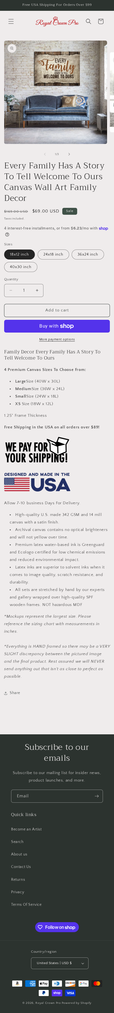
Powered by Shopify (77, 1003)
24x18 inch (53, 254)
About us (19, 854)
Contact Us (21, 867)
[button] (11, 21)
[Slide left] (45, 154)
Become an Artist (26, 829)
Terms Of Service (26, 904)
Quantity (11, 279)
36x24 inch (87, 254)
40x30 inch (21, 267)
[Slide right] (69, 154)
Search (17, 842)
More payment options (57, 339)
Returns (18, 879)
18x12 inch (19, 254)
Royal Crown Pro (48, 1003)
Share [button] (15, 693)
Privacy (17, 892)
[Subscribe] (96, 796)
